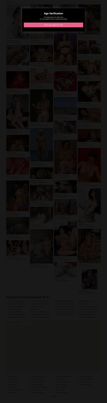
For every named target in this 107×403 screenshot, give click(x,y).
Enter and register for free (53, 25)
